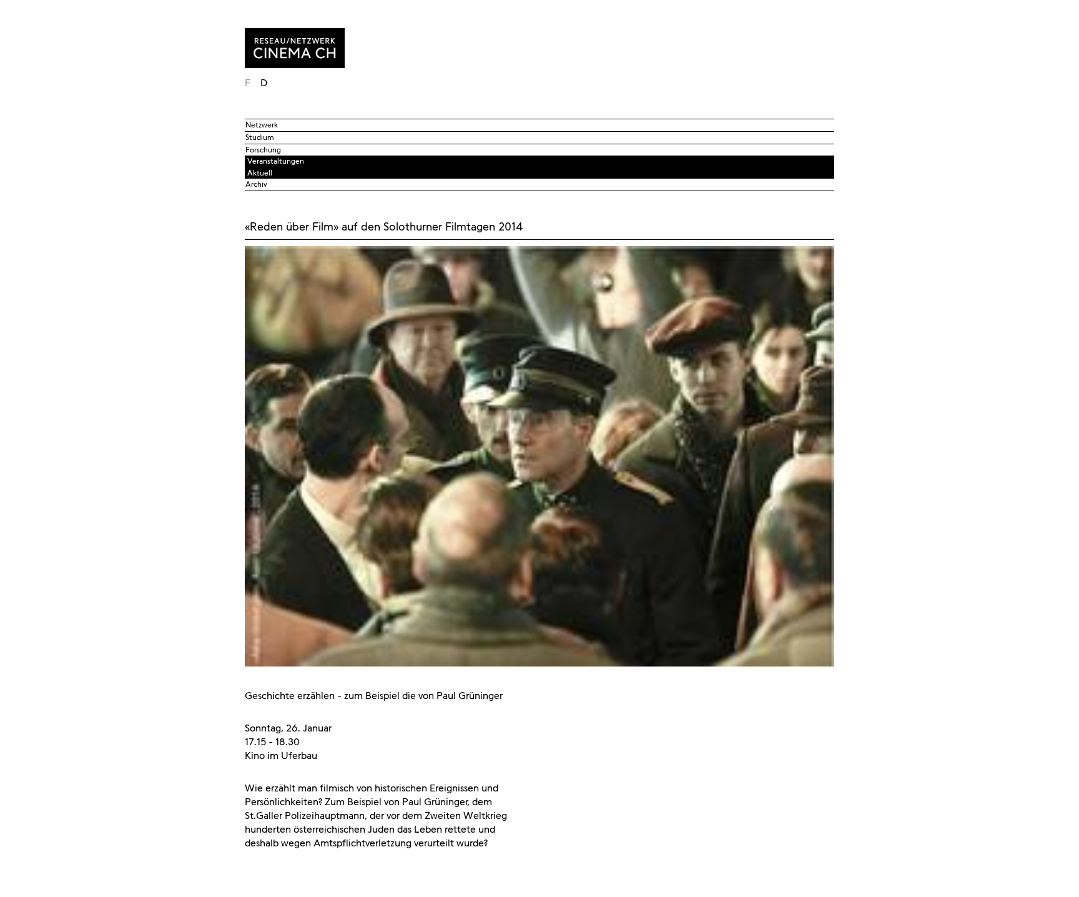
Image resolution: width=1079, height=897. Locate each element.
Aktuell (259, 173)
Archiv (256, 184)
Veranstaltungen (275, 161)
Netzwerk (261, 125)
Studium (259, 137)
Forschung (263, 150)
